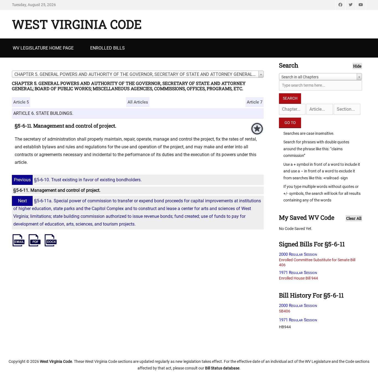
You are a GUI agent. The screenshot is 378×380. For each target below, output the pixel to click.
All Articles (138, 102)
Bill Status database (222, 368)
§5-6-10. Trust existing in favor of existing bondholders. (78, 179)
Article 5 (21, 102)
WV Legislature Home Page (43, 48)
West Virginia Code (77, 24)
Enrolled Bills (107, 48)
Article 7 (254, 102)
